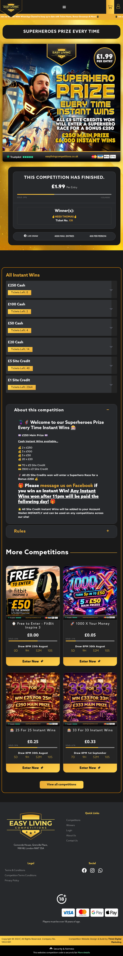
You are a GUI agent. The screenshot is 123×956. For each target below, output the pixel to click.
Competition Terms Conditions (20, 875)
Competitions (73, 820)
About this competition (39, 410)
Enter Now (31, 661)
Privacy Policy (12, 880)
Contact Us (72, 841)
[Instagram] (92, 870)
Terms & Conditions (15, 870)
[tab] (61, 289)
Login (69, 830)
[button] (64, 7)
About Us (71, 836)
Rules (20, 531)
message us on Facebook (66, 486)
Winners (70, 825)
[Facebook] (84, 870)
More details (84, 953)
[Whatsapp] (100, 870)
